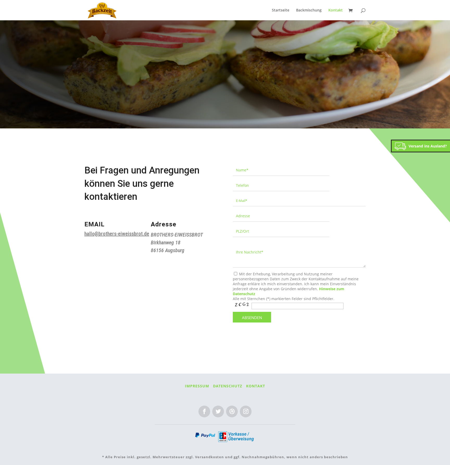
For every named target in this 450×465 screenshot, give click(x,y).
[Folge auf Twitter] (218, 411)
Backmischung (309, 10)
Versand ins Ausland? (428, 146)
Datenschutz (227, 385)
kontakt (255, 385)
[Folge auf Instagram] (246, 411)
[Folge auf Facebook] (204, 411)
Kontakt (335, 10)
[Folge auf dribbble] (232, 411)
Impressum (197, 385)
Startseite (280, 10)
